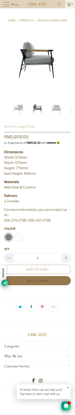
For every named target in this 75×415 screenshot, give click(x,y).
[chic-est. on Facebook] (34, 381)
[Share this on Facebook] (31, 306)
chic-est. (37, 4)
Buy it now (38, 281)
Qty (7, 249)
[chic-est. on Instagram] (41, 381)
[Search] (60, 4)
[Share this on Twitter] (20, 306)
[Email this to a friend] (53, 306)
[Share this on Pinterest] (42, 306)
